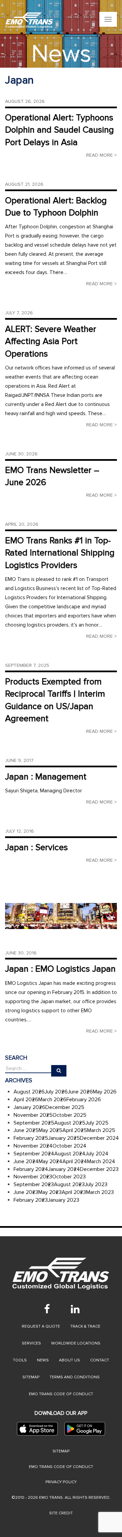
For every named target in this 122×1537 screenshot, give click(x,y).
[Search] (58, 1071)
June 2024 (26, 1161)
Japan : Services (36, 847)
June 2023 (26, 1192)
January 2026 (29, 1107)
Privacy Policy (61, 1482)
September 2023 (34, 1184)
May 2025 (50, 1130)
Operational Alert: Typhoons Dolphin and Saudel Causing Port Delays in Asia (59, 130)
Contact (99, 1360)
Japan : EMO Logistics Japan (60, 969)
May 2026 (105, 1091)
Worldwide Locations (75, 1343)
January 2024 (64, 1169)
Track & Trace (85, 1326)
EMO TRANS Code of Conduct (61, 1466)
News (43, 1360)
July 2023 (96, 1184)
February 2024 (31, 1169)
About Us (69, 1360)
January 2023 (63, 1200)
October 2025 (69, 1115)
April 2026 (26, 1099)
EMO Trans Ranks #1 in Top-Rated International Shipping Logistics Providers (60, 553)
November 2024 (33, 1146)
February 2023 (31, 1200)
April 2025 (74, 1130)
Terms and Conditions (74, 1377)
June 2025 (26, 1130)
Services (31, 1343)
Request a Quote (41, 1326)
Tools (20, 1360)
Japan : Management (45, 776)
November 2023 (33, 1176)
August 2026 (29, 1091)
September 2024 (34, 1153)
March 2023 (100, 1192)
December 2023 (99, 1169)
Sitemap (30, 1377)
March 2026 (52, 1099)
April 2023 (74, 1192)
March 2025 (101, 1130)
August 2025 (69, 1123)
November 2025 (33, 1115)
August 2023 (69, 1184)
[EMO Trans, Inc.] (29, 20)
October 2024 (69, 1146)
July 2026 (56, 1091)
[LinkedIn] (75, 1309)
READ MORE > (101, 155)
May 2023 (50, 1192)
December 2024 (99, 1138)
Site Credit (61, 1513)
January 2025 (64, 1138)
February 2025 (31, 1138)
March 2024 (101, 1161)
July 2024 (96, 1153)
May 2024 (50, 1161)
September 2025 (34, 1123)
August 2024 (69, 1153)
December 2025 (64, 1107)
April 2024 (74, 1161)
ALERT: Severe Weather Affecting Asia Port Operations (50, 341)
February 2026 (83, 1099)
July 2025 (96, 1123)
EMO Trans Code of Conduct (61, 1394)
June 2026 (80, 1091)
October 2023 (69, 1176)
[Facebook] (47, 1309)
